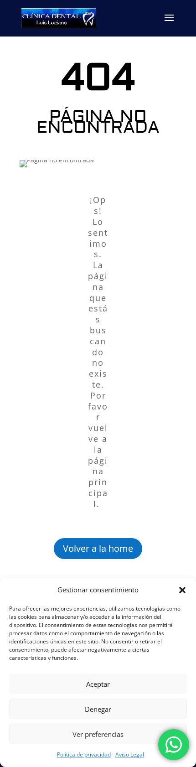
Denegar (98, 709)
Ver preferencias (98, 734)
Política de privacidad (84, 754)
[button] (182, 590)
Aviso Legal (129, 754)
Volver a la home (98, 548)
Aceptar (98, 684)
